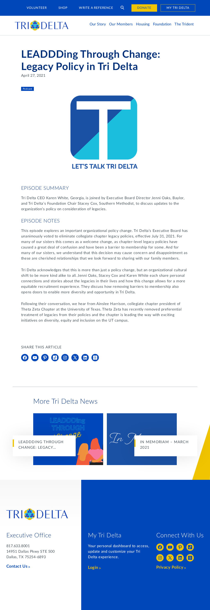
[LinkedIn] (85, 357)
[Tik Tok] (55, 357)
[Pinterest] (45, 357)
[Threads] (95, 357)
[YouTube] (35, 357)
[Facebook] (25, 357)
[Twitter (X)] (75, 357)
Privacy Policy (170, 567)
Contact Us (16, 566)
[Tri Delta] (41, 22)
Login (93, 568)
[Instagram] (65, 357)
